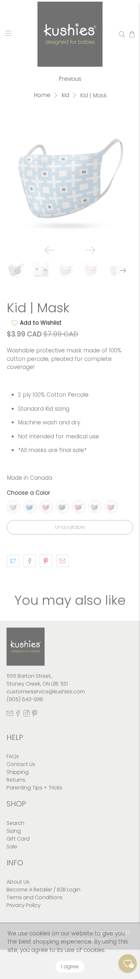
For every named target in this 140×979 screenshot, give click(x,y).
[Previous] (49, 250)
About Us (18, 882)
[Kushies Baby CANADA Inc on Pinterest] (34, 714)
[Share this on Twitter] (13, 561)
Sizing (14, 831)
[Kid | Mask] (70, 177)
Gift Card (18, 839)
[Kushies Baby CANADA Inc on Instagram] (26, 714)
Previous (70, 79)
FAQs (13, 756)
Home (42, 95)
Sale (12, 846)
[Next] (90, 250)
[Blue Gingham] (30, 507)
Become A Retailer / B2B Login (43, 889)
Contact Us (21, 764)
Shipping (18, 772)
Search (15, 823)
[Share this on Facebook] (29, 561)
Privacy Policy (24, 905)
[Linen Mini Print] (95, 507)
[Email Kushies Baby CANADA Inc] (10, 714)
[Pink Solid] (111, 507)
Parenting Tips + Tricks (34, 787)
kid (65, 95)
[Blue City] (62, 507)
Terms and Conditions (35, 897)
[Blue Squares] (14, 507)
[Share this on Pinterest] (46, 561)
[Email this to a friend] (62, 561)
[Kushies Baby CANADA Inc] (70, 34)
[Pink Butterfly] (79, 507)
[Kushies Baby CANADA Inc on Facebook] (18, 714)
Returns (16, 780)
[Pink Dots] (46, 507)
